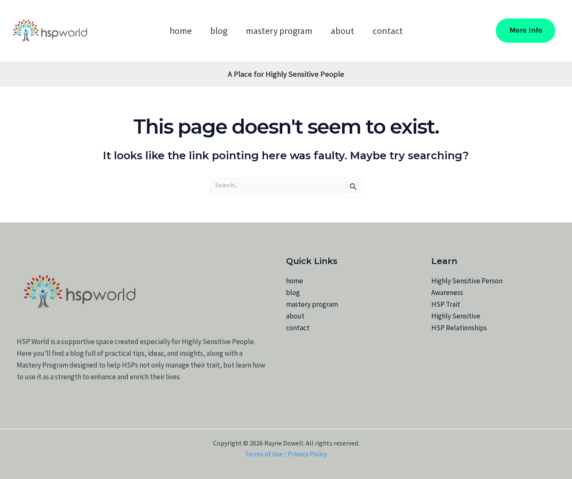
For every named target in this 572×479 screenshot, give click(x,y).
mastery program (279, 30)
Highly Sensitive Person (466, 280)
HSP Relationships (459, 327)
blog (218, 30)
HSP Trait (445, 304)
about (342, 30)
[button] (526, 30)
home (181, 30)
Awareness (447, 292)
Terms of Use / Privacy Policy (286, 454)
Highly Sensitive (455, 316)
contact (388, 30)
